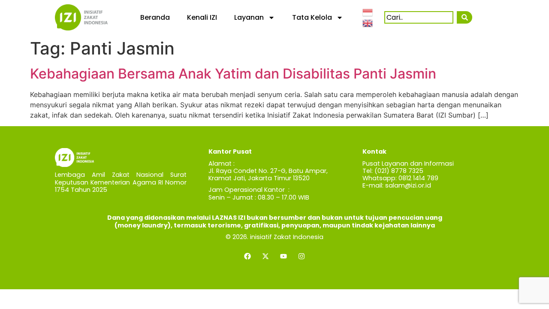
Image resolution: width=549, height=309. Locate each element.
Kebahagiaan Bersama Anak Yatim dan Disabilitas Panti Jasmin (233, 73)
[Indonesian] (368, 11)
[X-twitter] (265, 256)
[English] (368, 22)
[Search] (464, 17)
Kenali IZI (202, 17)
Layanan (249, 17)
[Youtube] (283, 256)
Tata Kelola (312, 17)
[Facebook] (247, 256)
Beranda (155, 17)
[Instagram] (301, 256)
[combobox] (418, 17)
